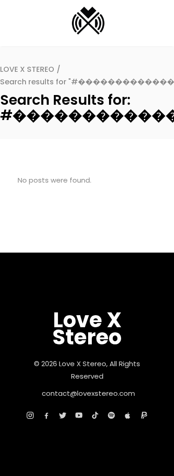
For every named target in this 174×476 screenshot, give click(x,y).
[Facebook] (46, 415)
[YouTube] (79, 415)
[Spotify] (111, 415)
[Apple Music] (127, 415)
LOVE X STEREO (27, 69)
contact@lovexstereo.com (88, 393)
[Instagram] (30, 415)
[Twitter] (62, 415)
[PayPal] (144, 415)
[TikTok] (95, 415)
